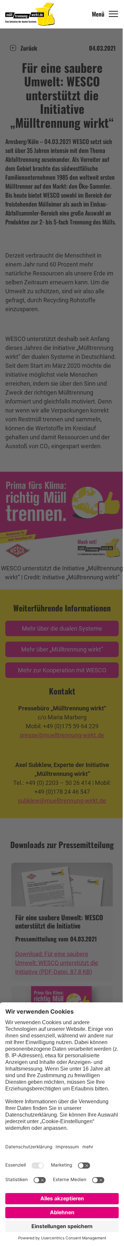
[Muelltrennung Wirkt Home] (30, 14)
